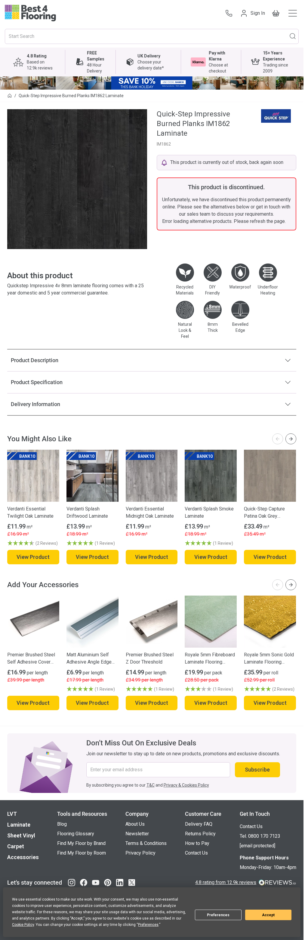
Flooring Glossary (75, 834)
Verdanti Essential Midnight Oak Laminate (150, 512)
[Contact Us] (229, 13)
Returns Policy (200, 834)
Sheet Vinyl (21, 835)
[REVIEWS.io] (277, 883)
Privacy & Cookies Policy (186, 785)
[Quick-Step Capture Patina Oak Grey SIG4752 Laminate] (270, 476)
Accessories (23, 857)
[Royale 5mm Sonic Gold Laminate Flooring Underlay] (270, 622)
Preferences (218, 915)
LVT (12, 814)
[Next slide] (290, 438)
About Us (135, 824)
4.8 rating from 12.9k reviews (225, 882)
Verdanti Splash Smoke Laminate (209, 512)
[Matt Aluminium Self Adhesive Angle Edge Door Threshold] (92, 622)
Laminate (18, 824)
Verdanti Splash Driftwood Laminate (87, 512)
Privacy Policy (140, 853)
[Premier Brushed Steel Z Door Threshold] (152, 622)
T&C (150, 785)
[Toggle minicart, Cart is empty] (276, 13)
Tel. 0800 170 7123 (260, 836)
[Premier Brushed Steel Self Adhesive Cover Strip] (33, 622)
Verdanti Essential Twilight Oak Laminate (30, 512)
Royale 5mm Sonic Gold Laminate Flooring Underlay (269, 659)
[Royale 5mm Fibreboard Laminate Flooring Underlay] (211, 622)
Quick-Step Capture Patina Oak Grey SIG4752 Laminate (264, 513)
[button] (33, 543)
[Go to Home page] (30, 13)
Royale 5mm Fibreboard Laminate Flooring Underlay (210, 659)
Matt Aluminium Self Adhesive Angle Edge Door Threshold (89, 659)
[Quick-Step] (276, 116)
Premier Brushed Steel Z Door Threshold (150, 658)
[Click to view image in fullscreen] (77, 179)
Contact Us (196, 853)
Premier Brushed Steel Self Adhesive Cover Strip (31, 659)
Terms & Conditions (146, 843)
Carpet (15, 846)
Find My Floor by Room (81, 853)
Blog (62, 824)
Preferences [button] (148, 925)
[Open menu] (293, 13)
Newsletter (137, 834)
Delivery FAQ (198, 824)
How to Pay (197, 843)
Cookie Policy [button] (23, 925)
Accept (268, 915)
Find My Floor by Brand (81, 843)
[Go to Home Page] (9, 95)
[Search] (292, 36)
